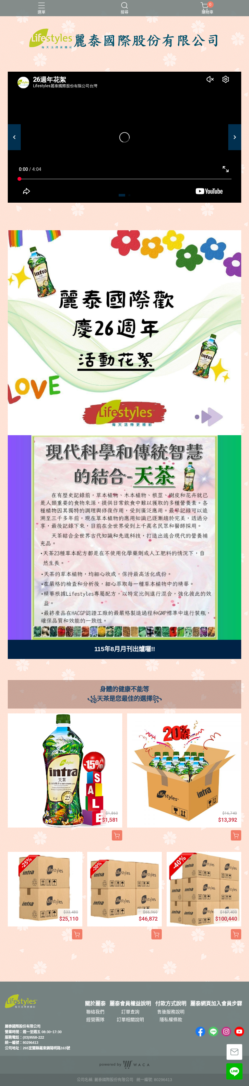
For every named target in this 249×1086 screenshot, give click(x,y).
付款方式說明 (170, 1003)
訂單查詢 (130, 1011)
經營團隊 (95, 1019)
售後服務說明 (170, 1011)
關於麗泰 (95, 1003)
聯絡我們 (95, 1011)
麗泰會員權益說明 (130, 1003)
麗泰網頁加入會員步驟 (216, 1003)
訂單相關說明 (130, 1019)
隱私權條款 (171, 1019)
